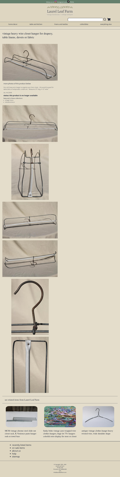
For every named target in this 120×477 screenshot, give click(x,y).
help (14, 453)
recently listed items (21, 444)
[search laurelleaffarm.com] (105, 19)
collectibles (84, 24)
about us (16, 450)
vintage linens (9, 100)
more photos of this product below (17, 83)
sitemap (16, 456)
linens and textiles (61, 24)
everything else (106, 24)
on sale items (18, 447)
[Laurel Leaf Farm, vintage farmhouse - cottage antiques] (60, 11)
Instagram (60, 2)
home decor (12, 24)
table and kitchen (36, 24)
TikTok (72, 2)
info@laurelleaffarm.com (59, 472)
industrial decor (10, 102)
